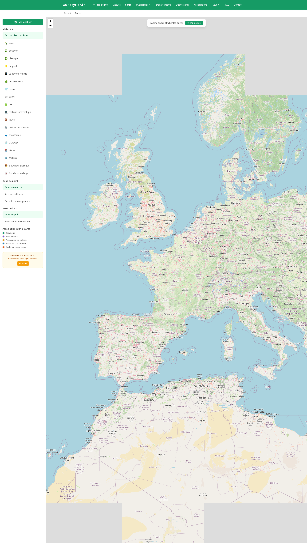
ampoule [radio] (11, 66)
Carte (128, 4)
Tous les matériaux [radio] (17, 35)
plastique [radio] (11, 58)
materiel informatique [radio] (17, 112)
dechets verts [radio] (13, 81)
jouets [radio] (10, 119)
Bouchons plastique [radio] (16, 165)
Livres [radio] (9, 150)
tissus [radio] (9, 89)
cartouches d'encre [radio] (16, 127)
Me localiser (25, 21)
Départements (163, 4)
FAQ (227, 4)
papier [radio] (9, 96)
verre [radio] (9, 43)
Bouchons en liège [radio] (16, 173)
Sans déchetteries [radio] (13, 194)
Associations (200, 4)
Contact (238, 4)
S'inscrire (23, 263)
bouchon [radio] (11, 51)
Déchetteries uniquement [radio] (17, 201)
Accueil (117, 4)
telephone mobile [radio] (15, 73)
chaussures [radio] (12, 135)
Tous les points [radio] (13, 187)
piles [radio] (9, 104)
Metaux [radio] (10, 158)
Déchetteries (182, 4)
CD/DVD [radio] (11, 142)
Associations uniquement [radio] (17, 221)
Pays (214, 5)
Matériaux (142, 5)
